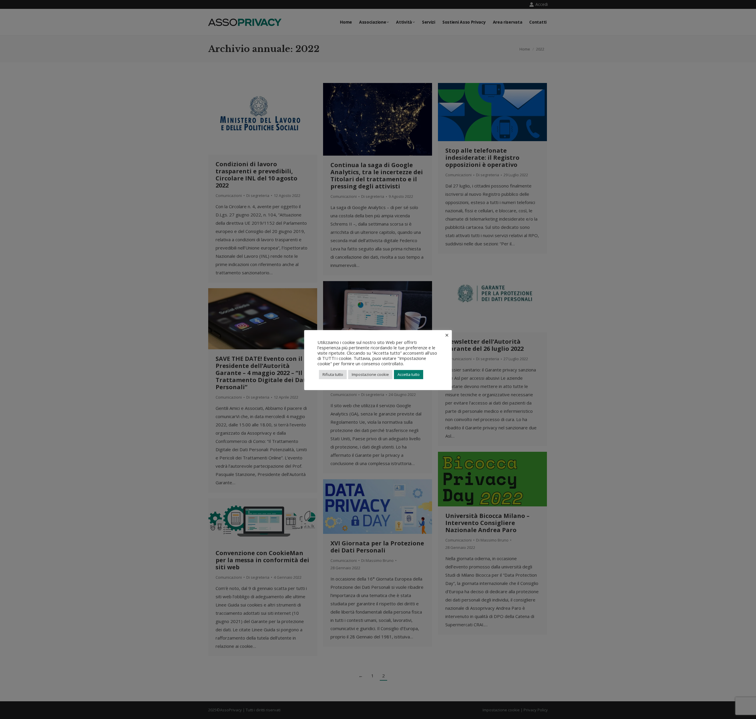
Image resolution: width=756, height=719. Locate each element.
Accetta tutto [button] (408, 374)
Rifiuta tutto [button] (332, 374)
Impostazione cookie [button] (370, 374)
